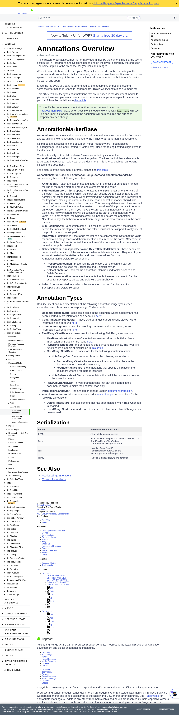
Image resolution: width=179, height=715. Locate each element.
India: (57, 580)
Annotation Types (60, 298)
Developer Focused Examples (16, 345)
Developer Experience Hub (53, 531)
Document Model (69, 26)
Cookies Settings (166, 709)
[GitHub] (48, 604)
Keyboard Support (15, 443)
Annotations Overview (17, 411)
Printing (11, 439)
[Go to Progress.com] (45, 640)
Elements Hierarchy (18, 367)
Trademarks (152, 695)
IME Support (13, 446)
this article (80, 100)
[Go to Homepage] (31, 13)
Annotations (83, 26)
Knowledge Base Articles (18, 472)
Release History (49, 537)
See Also (48, 469)
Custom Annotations (20, 422)
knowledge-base (14, 650)
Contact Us (47, 574)
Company (46, 652)
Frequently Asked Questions (15, 351)
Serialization (53, 422)
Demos (45, 533)
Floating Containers (18, 399)
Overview (12, 337)
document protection (120, 390)
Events (11, 457)
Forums (45, 539)
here (98, 316)
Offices (45, 666)
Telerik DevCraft (44, 505)
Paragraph (14, 378)
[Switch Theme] (175, 18)
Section (13, 374)
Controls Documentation (13, 26)
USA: (56, 576)
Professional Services (51, 546)
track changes (105, 394)
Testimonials (47, 565)
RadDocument (16, 370)
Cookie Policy (21, 711)
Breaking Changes (15, 340)
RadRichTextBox (53, 26)
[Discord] (48, 607)
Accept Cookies (143, 709)
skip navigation (24, 13)
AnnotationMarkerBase (67, 129)
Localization (13, 450)
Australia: (58, 584)
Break (12, 396)
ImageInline (14, 385)
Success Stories (49, 563)
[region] (89, 709)
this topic (102, 169)
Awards (45, 657)
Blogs (44, 542)
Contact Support (162, 62)
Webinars (46, 544)
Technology (47, 655)
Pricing (45, 522)
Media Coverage (49, 661)
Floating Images (16, 388)
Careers (45, 663)
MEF (10, 465)
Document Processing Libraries (16, 632)
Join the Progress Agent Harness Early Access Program (126, 3)
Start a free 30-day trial (110, 35)
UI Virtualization (14, 454)
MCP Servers (43, 514)
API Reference (13, 670)
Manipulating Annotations (17, 417)
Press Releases (49, 659)
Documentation (48, 535)
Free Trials (46, 520)
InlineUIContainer (17, 392)
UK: (56, 578)
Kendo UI (41, 509)
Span (12, 381)
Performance (13, 461)
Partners (45, 548)
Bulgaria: (58, 582)
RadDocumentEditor (51, 110)
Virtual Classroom (49, 550)
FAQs (44, 555)
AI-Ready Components (59, 514)
